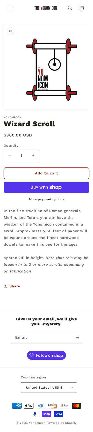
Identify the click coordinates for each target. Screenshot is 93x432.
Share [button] (14, 286)
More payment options (46, 199)
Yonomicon (37, 423)
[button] (9, 7)
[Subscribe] (77, 337)
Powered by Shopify (62, 423)
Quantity (11, 145)
